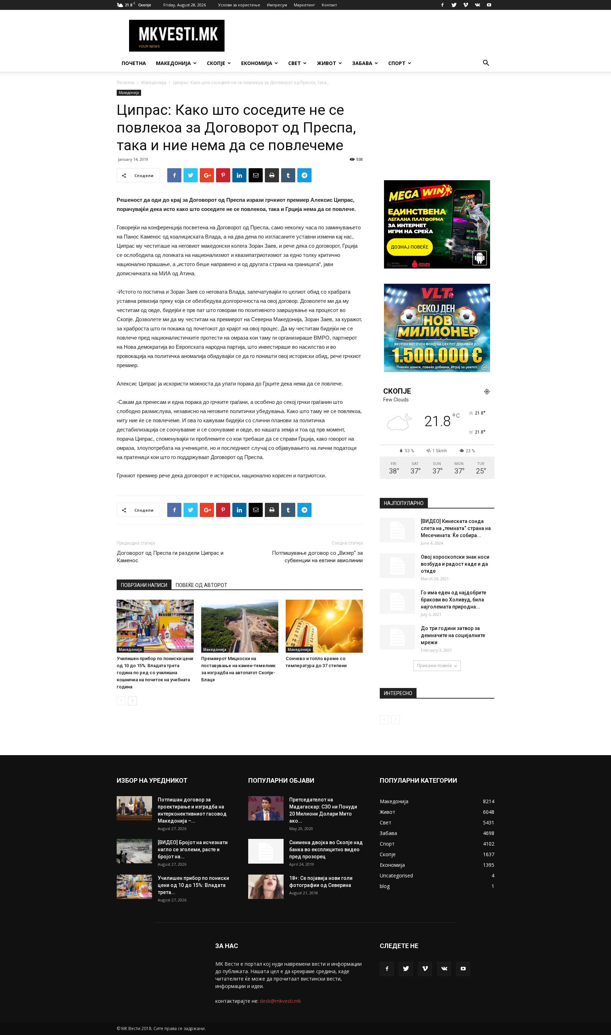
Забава (362, 63)
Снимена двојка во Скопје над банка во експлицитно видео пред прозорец (326, 849)
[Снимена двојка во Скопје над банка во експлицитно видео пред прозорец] (266, 851)
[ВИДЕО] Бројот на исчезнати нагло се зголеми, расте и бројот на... (193, 849)
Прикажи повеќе (434, 666)
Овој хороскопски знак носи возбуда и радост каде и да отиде (455, 564)
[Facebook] (442, 5)
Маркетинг (304, 4)
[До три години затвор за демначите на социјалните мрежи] (397, 637)
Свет (294, 63)
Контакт (329, 4)
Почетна (134, 63)
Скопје (216, 63)
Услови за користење (239, 4)
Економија (256, 63)
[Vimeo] (465, 5)
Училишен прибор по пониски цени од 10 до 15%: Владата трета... (193, 885)
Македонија (173, 63)
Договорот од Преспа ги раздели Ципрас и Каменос (170, 557)
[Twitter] (454, 5)
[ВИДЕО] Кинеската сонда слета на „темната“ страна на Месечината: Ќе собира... (456, 528)
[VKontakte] (477, 5)
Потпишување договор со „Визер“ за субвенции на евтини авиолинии (317, 557)
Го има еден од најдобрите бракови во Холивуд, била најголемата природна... (453, 600)
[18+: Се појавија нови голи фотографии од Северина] (266, 887)
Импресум (277, 4)
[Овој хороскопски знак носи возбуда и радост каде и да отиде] (397, 565)
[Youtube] (489, 5)
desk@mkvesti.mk (280, 1001)
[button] (485, 63)
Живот (326, 63)
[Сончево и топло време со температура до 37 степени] (324, 626)
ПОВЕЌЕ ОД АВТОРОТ (201, 585)
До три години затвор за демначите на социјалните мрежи (453, 635)
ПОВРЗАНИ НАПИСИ (144, 585)
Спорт (397, 63)
